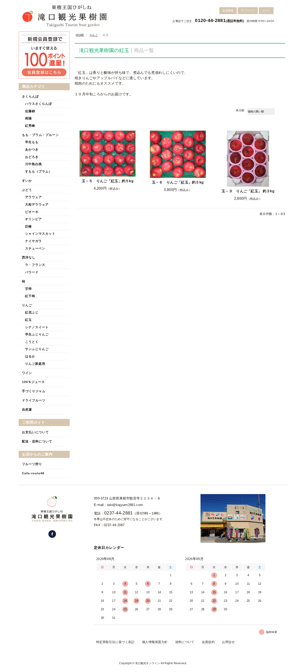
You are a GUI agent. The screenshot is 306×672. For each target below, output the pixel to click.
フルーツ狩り (32, 464)
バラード (32, 272)
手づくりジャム (33, 391)
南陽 (28, 118)
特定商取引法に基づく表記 (115, 642)
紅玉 (28, 320)
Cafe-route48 (33, 473)
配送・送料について (37, 441)
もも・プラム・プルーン (40, 135)
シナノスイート (37, 327)
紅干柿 (30, 296)
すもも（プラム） (38, 171)
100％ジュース (33, 382)
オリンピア (33, 219)
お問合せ (228, 642)
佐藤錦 (30, 111)
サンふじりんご (37, 349)
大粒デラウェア (37, 204)
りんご (93, 35)
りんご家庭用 (35, 364)
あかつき (32, 149)
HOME (80, 35)
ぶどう (27, 190)
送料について (184, 642)
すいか (27, 180)
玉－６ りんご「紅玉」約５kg (178, 182)
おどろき (32, 157)
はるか (30, 356)
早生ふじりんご (37, 334)
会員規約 (208, 642)
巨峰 (28, 226)
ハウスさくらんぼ (38, 103)
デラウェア (33, 197)
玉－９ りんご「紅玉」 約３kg (248, 191)
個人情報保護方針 (155, 642)
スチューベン (35, 248)
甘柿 (28, 288)
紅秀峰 (30, 125)
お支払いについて (35, 432)
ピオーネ (32, 212)
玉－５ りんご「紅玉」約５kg (108, 181)
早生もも (32, 142)
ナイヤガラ (33, 241)
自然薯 (27, 409)
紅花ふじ (32, 312)
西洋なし (28, 257)
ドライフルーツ (33, 400)
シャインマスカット (40, 233)
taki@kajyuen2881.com (125, 505)
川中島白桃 (33, 164)
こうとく (32, 342)
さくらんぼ (30, 96)
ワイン (27, 373)
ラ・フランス (35, 265)
